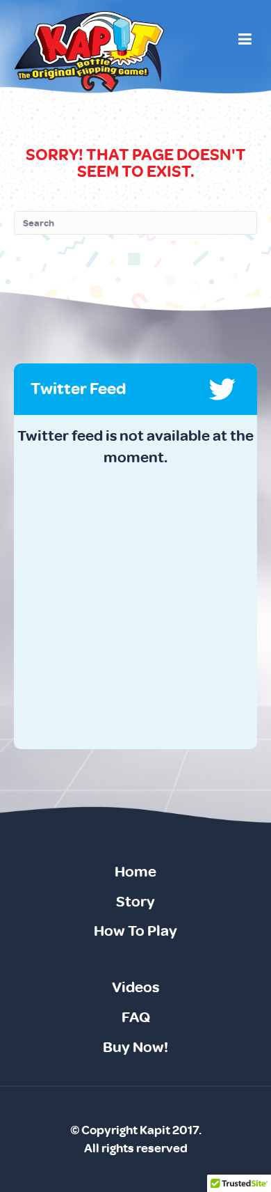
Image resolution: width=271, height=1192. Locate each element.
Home (135, 872)
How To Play (135, 931)
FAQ (136, 1017)
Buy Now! (135, 1047)
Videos (135, 987)
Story (135, 902)
